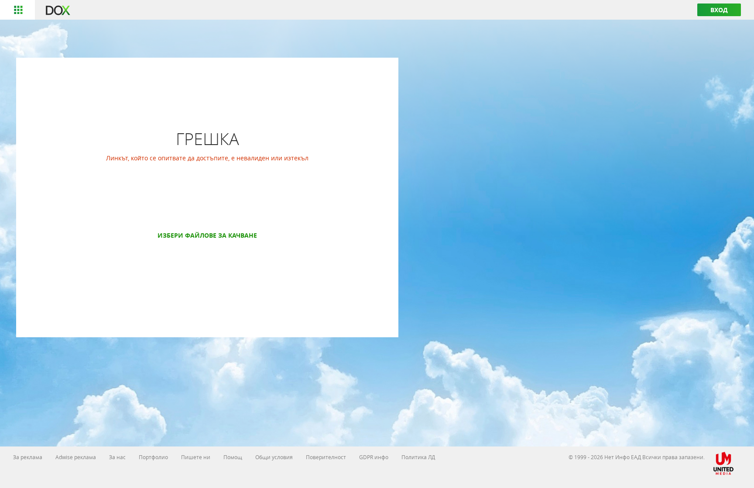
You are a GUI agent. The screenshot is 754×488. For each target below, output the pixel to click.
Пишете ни (195, 456)
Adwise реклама (75, 456)
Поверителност (326, 456)
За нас (117, 456)
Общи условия (274, 456)
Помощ (232, 456)
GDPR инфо (373, 456)
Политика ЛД (418, 456)
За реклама (27, 456)
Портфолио (153, 456)
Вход (719, 10)
